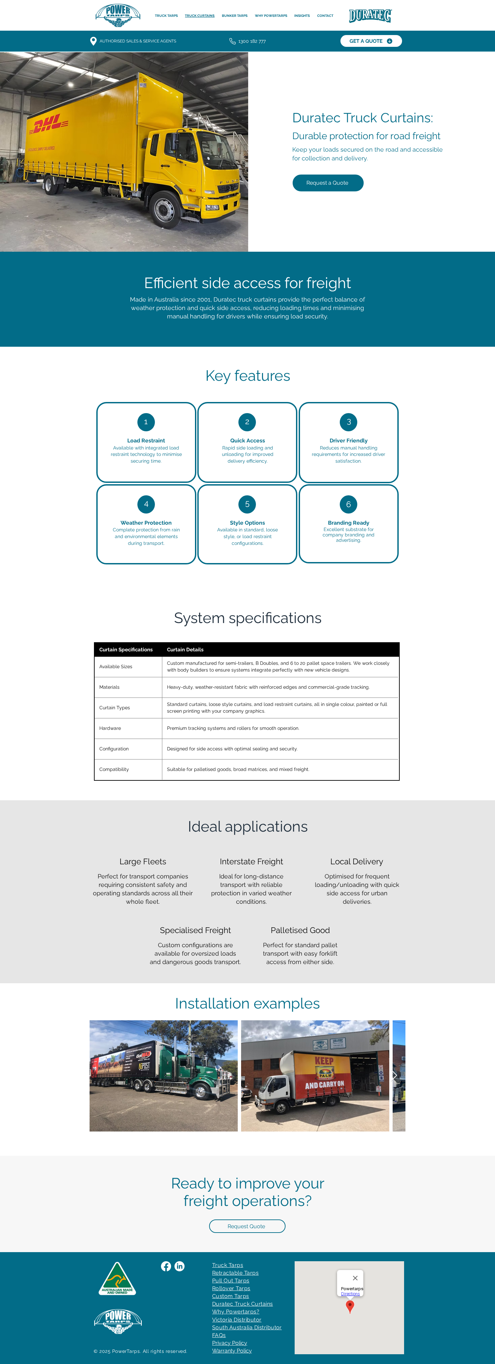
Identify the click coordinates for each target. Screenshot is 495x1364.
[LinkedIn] (179, 1266)
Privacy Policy (229, 1343)
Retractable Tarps (235, 1273)
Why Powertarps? (235, 1311)
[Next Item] (394, 1075)
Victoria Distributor (237, 1319)
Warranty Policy (232, 1350)
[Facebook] (166, 1266)
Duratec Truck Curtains (242, 1304)
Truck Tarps (227, 1265)
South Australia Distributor (247, 1327)
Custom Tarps (230, 1296)
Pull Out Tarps (231, 1280)
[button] (325, 15)
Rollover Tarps (231, 1288)
